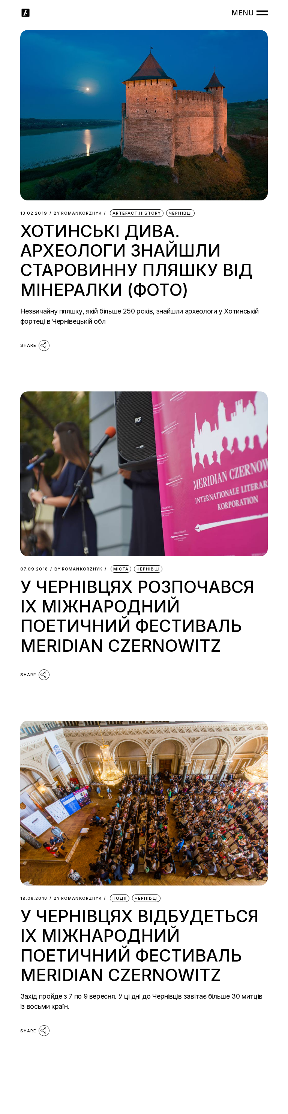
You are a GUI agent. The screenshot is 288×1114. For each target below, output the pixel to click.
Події (119, 898)
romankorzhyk (78, 213)
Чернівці (180, 213)
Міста (121, 569)
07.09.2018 (34, 569)
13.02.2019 (33, 213)
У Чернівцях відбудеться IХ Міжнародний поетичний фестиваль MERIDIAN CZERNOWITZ (139, 945)
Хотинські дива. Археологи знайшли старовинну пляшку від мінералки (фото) (136, 260)
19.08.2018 (33, 898)
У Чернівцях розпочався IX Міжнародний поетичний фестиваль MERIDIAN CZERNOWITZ (137, 616)
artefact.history (136, 213)
